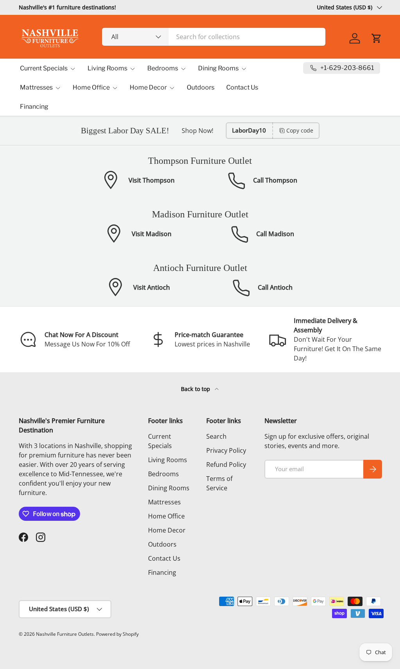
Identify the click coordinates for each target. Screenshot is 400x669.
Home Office (166, 516)
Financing (34, 106)
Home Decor (167, 530)
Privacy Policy (226, 450)
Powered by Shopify (117, 634)
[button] (376, 38)
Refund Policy (226, 464)
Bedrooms (163, 474)
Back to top (196, 389)
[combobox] (214, 37)
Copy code (299, 130)
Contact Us (242, 87)
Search (216, 436)
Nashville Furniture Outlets (65, 634)
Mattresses (164, 502)
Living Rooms (167, 460)
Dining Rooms (168, 488)
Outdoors (200, 87)
